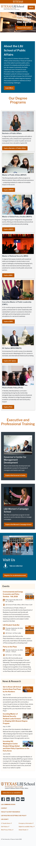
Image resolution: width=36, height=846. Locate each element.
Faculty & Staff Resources (10, 812)
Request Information (24, 28)
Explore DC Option (10, 361)
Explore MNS (8, 275)
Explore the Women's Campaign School (18, 524)
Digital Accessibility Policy (26, 826)
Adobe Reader (23, 830)
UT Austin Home (5, 823)
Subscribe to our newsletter (12, 793)
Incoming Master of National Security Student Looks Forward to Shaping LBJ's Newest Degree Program (15, 718)
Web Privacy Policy (6, 830)
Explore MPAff (8, 190)
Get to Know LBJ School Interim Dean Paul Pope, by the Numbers (12, 689)
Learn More (9, 88)
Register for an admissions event (15, 575)
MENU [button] (31, 7)
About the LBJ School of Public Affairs (15, 50)
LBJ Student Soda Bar (11, 625)
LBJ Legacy (4, 819)
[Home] (12, 7)
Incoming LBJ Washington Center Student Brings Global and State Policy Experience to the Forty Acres (16, 746)
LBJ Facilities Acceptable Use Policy (13, 815)
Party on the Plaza (10, 647)
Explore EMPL (8, 321)
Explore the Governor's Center (15, 475)
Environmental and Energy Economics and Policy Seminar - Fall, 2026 (13, 594)
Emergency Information (25, 823)
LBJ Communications (8, 804)
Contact (4, 808)
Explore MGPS (8, 229)
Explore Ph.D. (8, 407)
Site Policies (4, 826)
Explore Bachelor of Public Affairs (15, 148)
